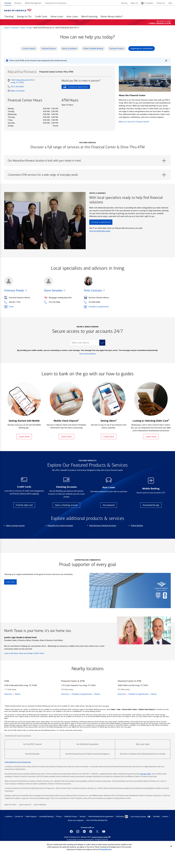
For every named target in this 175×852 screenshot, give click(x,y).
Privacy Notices (105, 849)
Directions (8, 694)
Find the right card (24, 505)
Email (11, 306)
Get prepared (108, 505)
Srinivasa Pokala (14, 290)
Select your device (80, 342)
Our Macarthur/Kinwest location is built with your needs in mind (87, 160)
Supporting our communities (141, 48)
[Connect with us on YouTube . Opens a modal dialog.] (103, 831)
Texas (23, 27)
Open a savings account (15, 525)
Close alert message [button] (166, 61)
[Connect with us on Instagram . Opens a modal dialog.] (77, 831)
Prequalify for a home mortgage (60, 525)
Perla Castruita (93, 290)
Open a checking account (66, 505)
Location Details (28, 48)
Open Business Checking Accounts (102, 525)
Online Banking (137, 525)
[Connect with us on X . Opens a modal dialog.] (97, 831)
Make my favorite (18, 91)
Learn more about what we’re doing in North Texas (24, 653)
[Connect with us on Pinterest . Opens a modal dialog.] (90, 831)
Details (17, 694)
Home (6, 27)
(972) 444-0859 (17, 86)
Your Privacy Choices (138, 817)
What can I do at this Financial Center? (134, 121)
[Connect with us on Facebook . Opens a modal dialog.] (71, 831)
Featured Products (117, 48)
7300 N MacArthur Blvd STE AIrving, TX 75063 (23, 81)
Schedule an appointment (75, 87)
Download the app (151, 505)
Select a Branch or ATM (160, 23)
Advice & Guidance (69, 48)
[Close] (171, 846)
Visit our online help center (99, 231)
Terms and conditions (87, 354)
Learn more (24, 436)
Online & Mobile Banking (93, 48)
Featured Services (49, 48)
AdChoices (120, 816)
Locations (15, 27)
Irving (29, 27)
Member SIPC (145, 774)
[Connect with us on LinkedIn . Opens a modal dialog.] (84, 831)
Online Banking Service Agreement (18, 762)
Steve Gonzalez (53, 290)
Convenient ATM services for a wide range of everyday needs (87, 174)
